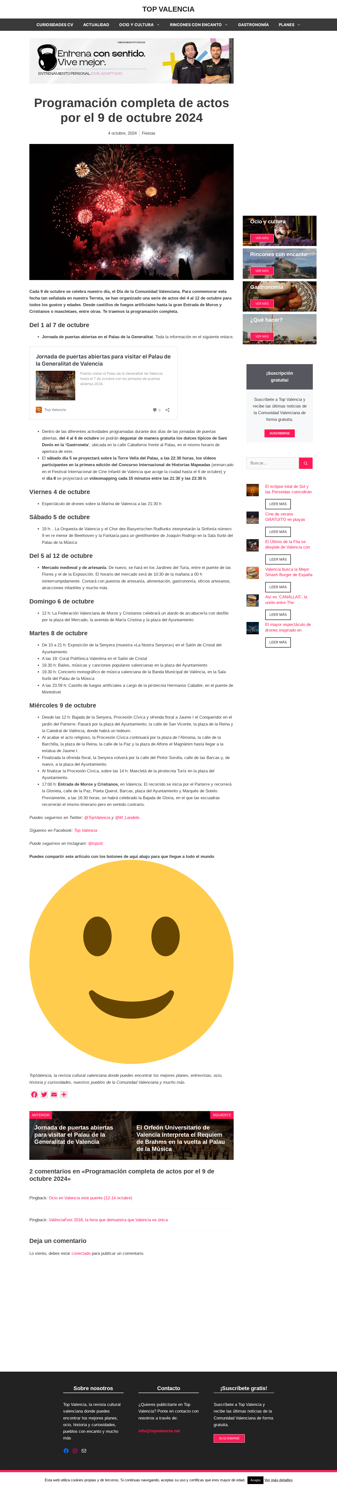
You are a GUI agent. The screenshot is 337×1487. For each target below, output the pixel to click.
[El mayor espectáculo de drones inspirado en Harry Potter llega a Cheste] (252, 631)
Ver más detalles (278, 1480)
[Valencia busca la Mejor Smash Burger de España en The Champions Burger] (252, 575)
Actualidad (96, 24)
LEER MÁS (278, 504)
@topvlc (95, 843)
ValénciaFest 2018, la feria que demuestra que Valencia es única (108, 1220)
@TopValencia (97, 817)
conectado (81, 1253)
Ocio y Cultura (136, 24)
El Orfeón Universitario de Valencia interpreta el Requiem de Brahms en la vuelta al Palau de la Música (180, 1138)
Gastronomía (253, 24)
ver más (262, 238)
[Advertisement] (279, 123)
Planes (286, 24)
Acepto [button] (255, 1480)
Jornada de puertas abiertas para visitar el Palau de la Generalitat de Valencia (73, 1134)
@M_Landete (127, 817)
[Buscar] (306, 463)
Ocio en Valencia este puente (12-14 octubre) (90, 1198)
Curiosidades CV (55, 24)
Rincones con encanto (196, 24)
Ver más (262, 271)
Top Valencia (168, 9)
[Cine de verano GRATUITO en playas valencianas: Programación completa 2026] (252, 520)
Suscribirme (229, 1438)
